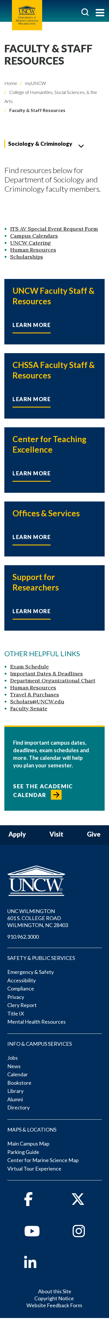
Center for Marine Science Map (43, 1160)
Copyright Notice (54, 1298)
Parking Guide (23, 1152)
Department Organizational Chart (52, 680)
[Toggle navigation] (100, 13)
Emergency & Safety (30, 972)
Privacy (15, 997)
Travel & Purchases (34, 694)
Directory (18, 1107)
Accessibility (21, 980)
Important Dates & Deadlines (46, 673)
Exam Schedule (29, 666)
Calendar (17, 1074)
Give (94, 834)
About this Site (54, 1291)
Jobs (12, 1057)
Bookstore (19, 1082)
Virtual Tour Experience (34, 1168)
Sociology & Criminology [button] (40, 143)
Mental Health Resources (36, 1021)
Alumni (15, 1099)
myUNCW (35, 83)
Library (15, 1091)
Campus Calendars (34, 235)
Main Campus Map (28, 1143)
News (14, 1066)
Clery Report (22, 1005)
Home (10, 83)
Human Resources (33, 249)
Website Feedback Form (54, 1305)
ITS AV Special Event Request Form (54, 228)
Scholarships (26, 256)
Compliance (20, 988)
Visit (56, 834)
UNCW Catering (30, 242)
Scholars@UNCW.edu (37, 701)
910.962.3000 (23, 936)
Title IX (15, 1013)
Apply (17, 834)
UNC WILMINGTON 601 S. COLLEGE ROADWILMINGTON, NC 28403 (37, 918)
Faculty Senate (28, 708)
